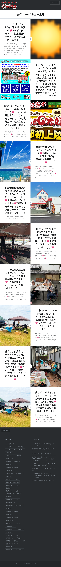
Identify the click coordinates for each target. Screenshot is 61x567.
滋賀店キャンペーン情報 (13, 523)
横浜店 (9, 514)
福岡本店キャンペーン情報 (13, 538)
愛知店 (9, 488)
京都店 (9, 458)
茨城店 (15, 544)
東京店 (9, 496)
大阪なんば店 (10, 470)
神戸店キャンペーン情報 (12, 535)
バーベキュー (11, 449)
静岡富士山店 (10, 546)
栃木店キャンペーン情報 (12, 511)
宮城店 (8, 482)
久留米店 (9, 452)
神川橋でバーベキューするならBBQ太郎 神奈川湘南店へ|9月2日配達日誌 (43, 464)
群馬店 (8, 541)
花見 (8, 544)
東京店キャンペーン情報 (12, 499)
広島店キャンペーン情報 (12, 485)
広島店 (16, 482)
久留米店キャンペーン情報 (13, 455)
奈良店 (8, 476)
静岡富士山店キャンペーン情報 (14, 549)
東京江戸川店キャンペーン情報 (14, 505)
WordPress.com (41, 563)
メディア (21, 449)
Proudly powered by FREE (22, 563)
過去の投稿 (5, 430)
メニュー (55, 2)
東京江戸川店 (10, 502)
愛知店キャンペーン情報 (12, 491)
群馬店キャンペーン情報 (19, 541)
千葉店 (9, 464)
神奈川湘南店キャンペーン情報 (15, 529)
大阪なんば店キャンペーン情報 (14, 473)
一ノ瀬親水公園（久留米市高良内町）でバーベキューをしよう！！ (43, 444)
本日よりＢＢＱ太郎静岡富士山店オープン (43, 480)
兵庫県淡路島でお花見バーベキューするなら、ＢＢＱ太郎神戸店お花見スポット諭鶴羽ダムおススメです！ (43, 475)
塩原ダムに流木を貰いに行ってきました (42, 453)
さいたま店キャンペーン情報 (14, 447)
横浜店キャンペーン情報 (12, 517)
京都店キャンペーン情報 (13, 461)
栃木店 (8, 508)
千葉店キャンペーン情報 (12, 467)
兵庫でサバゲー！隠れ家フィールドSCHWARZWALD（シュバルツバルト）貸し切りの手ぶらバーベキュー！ (43, 458)
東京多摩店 (17, 494)
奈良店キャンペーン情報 (12, 479)
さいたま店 (10, 444)
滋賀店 (9, 520)
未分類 (8, 494)
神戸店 (9, 532)
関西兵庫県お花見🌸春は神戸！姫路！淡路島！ (43, 449)
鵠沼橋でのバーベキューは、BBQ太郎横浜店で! (43, 469)
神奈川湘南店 (10, 526)
